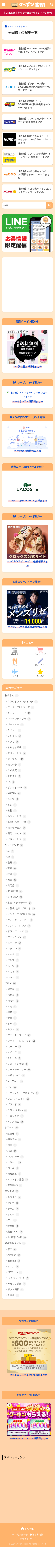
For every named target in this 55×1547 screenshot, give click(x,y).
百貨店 (12, 1295)
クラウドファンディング (22, 701)
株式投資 (14, 770)
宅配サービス (16, 833)
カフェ (12, 1029)
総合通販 (14, 654)
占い (11, 1220)
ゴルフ (12, 960)
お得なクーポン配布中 (28, 1395)
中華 (11, 1018)
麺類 (11, 1012)
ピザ (11, 1023)
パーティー (15, 724)
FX (10, 782)
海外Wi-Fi (14, 1185)
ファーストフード (18, 1035)
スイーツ (14, 1052)
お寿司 (12, 1000)
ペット (12, 977)
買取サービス (16, 827)
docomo (13, 1261)
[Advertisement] (27, 284)
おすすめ (11, 695)
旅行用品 (13, 1174)
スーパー (14, 1046)
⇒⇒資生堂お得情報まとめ (27, 366)
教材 (11, 810)
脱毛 (11, 1087)
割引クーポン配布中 (27, 321)
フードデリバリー (18, 1069)
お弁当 (12, 995)
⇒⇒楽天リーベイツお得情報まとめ (28, 1375)
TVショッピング (17, 1278)
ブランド (13, 1104)
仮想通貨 (13, 776)
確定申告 (13, 764)
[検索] (49, 205)
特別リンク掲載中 (28, 1320)
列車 (11, 1145)
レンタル (14, 736)
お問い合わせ (21, 1534)
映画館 (12, 1226)
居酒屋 (12, 989)
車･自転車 (14, 891)
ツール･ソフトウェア (20, 707)
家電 (11, 880)
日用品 (12, 885)
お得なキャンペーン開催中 (28, 581)
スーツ (12, 966)
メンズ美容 (15, 1121)
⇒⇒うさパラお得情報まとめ (27, 401)
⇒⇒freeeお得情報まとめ (27, 451)
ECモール (14, 1272)
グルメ (14, 665)
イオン (12, 1266)
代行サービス (16, 839)
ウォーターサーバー (19, 920)
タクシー (13, 730)
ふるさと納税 (16, 747)
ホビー (12, 1214)
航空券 (12, 1133)
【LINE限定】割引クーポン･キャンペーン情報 (27, 13)
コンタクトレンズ (18, 925)
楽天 (11, 1249)
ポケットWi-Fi (16, 787)
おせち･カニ (15, 1075)
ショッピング (40, 654)
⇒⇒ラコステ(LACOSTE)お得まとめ (27, 500)
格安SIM (13, 793)
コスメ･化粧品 (17, 1110)
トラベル (14, 676)
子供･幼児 (14, 897)
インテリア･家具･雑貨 (21, 914)
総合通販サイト (15, 1243)
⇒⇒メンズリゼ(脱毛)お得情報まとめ (27, 626)
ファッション (16, 937)
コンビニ (13, 1058)
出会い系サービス (18, 822)
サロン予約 (15, 1116)
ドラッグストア (17, 931)
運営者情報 (37, 1534)
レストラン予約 (17, 1064)
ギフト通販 (15, 1289)
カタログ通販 (16, 1284)
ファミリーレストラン (21, 1041)
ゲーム (12, 1208)
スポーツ (14, 943)
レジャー (14, 1162)
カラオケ (13, 1197)
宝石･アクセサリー (19, 903)
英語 (11, 805)
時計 (11, 874)
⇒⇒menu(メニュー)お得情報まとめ (29, 1438)
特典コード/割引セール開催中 (27, 466)
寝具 (11, 862)
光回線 (12, 799)
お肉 (11, 1006)
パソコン (14, 948)
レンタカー (15, 1156)
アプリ (12, 741)
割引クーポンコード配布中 (28, 382)
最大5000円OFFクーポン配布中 (27, 417)
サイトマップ (28, 1539)
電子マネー (15, 759)
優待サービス (16, 753)
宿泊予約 (14, 1139)
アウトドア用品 (17, 1179)
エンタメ (40, 676)
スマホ (12, 954)
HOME (29, 1528)
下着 (11, 868)
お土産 (12, 1168)
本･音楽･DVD (16, 1237)
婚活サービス (16, 816)
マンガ (12, 1203)
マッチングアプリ (18, 718)
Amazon (13, 1255)
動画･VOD (14, 1231)
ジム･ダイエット (18, 1098)
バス (11, 1151)
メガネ (12, 971)
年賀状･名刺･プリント (21, 908)
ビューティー (40, 665)
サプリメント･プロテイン (22, 1093)
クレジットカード (18, 713)
